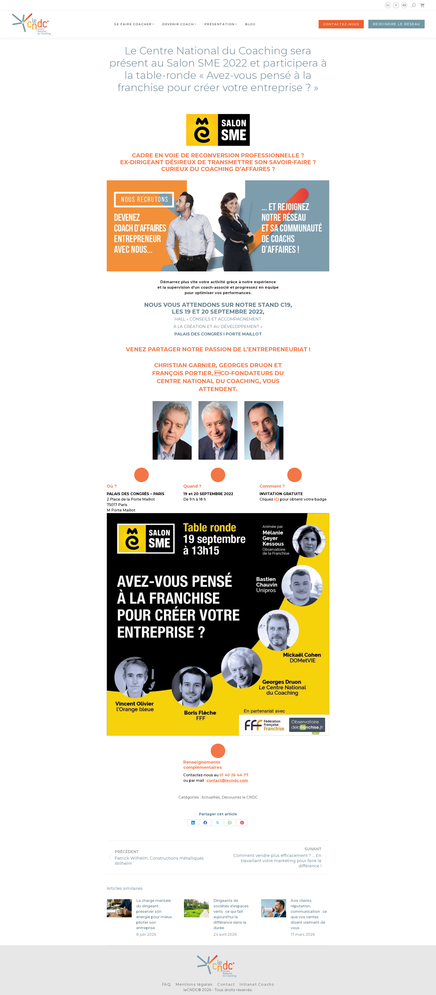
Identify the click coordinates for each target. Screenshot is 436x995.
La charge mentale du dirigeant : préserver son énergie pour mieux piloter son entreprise (154, 914)
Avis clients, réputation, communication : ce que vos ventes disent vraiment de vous (309, 914)
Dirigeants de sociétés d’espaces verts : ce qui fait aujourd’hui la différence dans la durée (231, 914)
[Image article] (119, 908)
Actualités (210, 797)
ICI (276, 499)
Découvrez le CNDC (240, 797)
